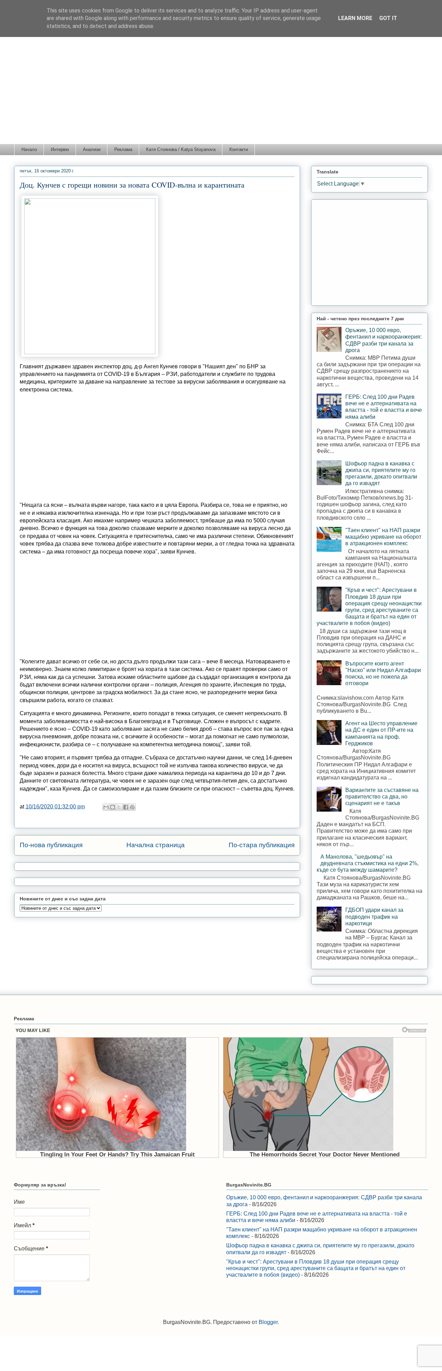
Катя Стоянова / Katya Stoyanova (180, 149)
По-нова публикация (51, 845)
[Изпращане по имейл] (106, 807)
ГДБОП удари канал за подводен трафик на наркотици (374, 916)
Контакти (238, 149)
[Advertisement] (221, 92)
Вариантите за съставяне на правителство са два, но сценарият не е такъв (382, 796)
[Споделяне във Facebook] (125, 807)
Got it (388, 18)
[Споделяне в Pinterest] (132, 807)
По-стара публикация (262, 845)
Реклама (123, 149)
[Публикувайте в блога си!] (112, 807)
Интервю (60, 149)
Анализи (91, 149)
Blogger (268, 1322)
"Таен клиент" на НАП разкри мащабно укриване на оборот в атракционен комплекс (383, 536)
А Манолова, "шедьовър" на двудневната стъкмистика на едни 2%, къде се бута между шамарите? (368, 863)
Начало (29, 149)
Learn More (355, 18)
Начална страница (155, 845)
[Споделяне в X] (119, 807)
